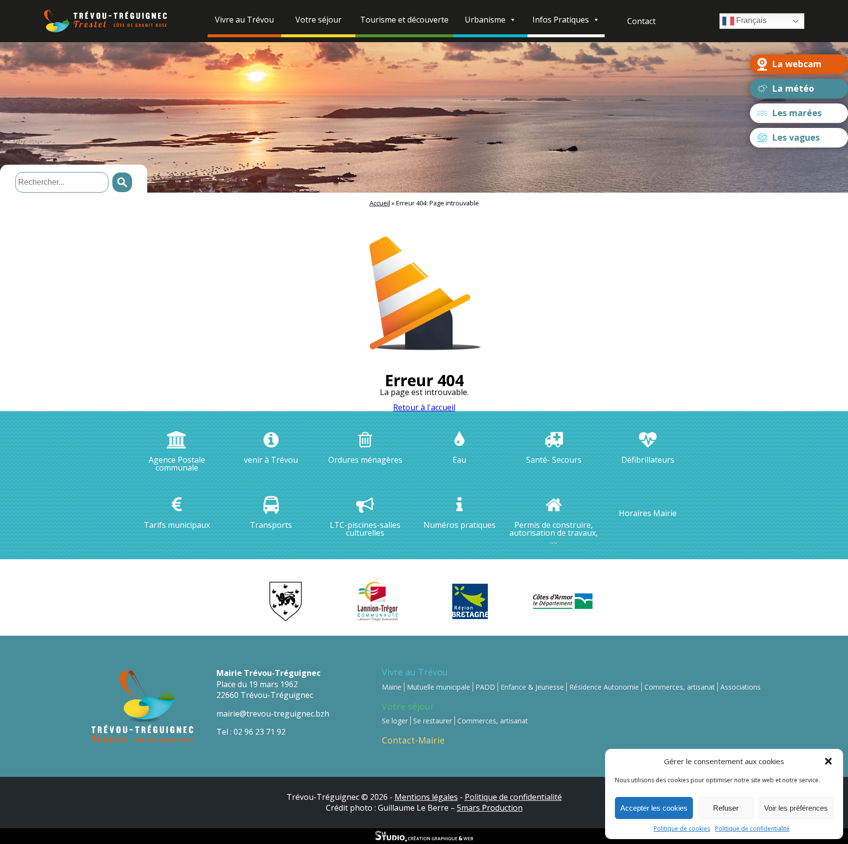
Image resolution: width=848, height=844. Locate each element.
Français (750, 20)
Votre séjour (408, 706)
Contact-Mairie (413, 740)
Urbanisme (485, 19)
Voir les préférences (796, 808)
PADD (485, 687)
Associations (740, 687)
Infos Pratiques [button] (560, 19)
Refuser (726, 808)
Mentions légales (426, 797)
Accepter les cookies (654, 808)
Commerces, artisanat (679, 687)
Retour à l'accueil (424, 407)
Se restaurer (432, 720)
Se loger (395, 720)
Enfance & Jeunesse (532, 687)
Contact (641, 21)
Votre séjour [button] (318, 19)
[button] (828, 761)
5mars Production (490, 807)
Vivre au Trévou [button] (244, 19)
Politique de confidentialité (752, 828)
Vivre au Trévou (415, 672)
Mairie (391, 687)
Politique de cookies (682, 828)
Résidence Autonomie (604, 687)
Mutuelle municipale (438, 687)
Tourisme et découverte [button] (404, 19)
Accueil (380, 203)
